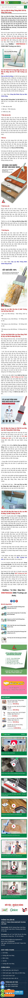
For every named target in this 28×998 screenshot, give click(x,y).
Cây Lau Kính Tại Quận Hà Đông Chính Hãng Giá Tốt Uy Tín (16, 607)
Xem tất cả (23, 734)
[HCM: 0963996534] (2, 996)
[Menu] (2, 2)
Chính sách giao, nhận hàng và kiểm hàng (14, 973)
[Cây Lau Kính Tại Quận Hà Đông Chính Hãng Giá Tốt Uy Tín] (3, 608)
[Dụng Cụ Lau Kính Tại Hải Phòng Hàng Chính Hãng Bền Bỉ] (3, 621)
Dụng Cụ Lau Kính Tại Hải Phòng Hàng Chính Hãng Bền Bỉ (15, 620)
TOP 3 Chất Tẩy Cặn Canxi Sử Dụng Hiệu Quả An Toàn (16, 626)
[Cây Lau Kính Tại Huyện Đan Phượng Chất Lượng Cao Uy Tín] (3, 633)
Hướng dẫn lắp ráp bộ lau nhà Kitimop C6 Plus (10, 896)
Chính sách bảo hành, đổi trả (10, 978)
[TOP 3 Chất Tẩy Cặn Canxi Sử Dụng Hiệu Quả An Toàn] (3, 627)
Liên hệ (4, 961)
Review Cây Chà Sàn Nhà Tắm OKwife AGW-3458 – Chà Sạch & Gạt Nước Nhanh (13, 795)
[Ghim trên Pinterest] (16, 601)
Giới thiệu (5, 952)
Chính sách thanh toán (9, 975)
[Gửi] (25, 7)
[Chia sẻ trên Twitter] (14, 601)
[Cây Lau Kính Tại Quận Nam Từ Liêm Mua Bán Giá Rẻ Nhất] (3, 615)
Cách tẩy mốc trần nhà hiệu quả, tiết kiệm (16, 637)
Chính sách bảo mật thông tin (11, 970)
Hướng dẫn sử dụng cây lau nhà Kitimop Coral (10, 835)
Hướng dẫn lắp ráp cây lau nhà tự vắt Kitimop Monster (12, 876)
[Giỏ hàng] (27, 2)
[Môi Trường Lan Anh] (15, 2)
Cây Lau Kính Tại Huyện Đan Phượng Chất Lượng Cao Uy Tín (16, 632)
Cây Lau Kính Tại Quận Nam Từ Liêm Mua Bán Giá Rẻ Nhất (16, 613)
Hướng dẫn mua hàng (8, 955)
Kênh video (5, 958)
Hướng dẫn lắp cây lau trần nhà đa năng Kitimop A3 (11, 855)
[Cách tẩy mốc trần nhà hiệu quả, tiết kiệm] (3, 639)
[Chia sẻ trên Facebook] (11, 601)
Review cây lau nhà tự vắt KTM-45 (8, 753)
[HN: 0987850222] (2, 992)
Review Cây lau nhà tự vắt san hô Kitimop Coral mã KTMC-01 (13, 773)
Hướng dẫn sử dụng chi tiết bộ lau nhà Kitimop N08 (11, 814)
